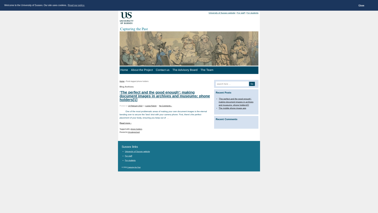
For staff (241, 13)
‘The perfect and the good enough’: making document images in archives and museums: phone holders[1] (165, 96)
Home (124, 69)
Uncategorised (134, 132)
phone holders (136, 129)
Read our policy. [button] (76, 5)
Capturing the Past (134, 167)
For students (252, 13)
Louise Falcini (151, 106)
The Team (207, 69)
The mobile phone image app (232, 108)
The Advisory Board (185, 69)
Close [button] (361, 5)
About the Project (142, 69)
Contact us (163, 69)
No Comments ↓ (165, 106)
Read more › (125, 123)
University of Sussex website (222, 13)
